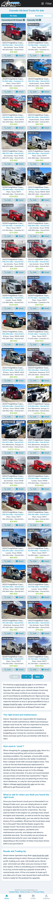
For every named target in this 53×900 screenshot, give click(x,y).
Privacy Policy (39, 892)
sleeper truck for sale (12, 704)
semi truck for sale (23, 684)
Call (9, 56)
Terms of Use (25, 892)
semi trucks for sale (25, 784)
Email (21, 56)
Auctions (39, 16)
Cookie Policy (14, 892)
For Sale (13, 16)
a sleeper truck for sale (31, 750)
